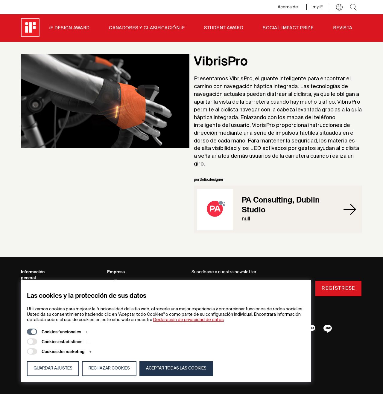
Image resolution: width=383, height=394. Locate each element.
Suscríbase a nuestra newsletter (224, 272)
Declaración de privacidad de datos (188, 320)
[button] (339, 7)
